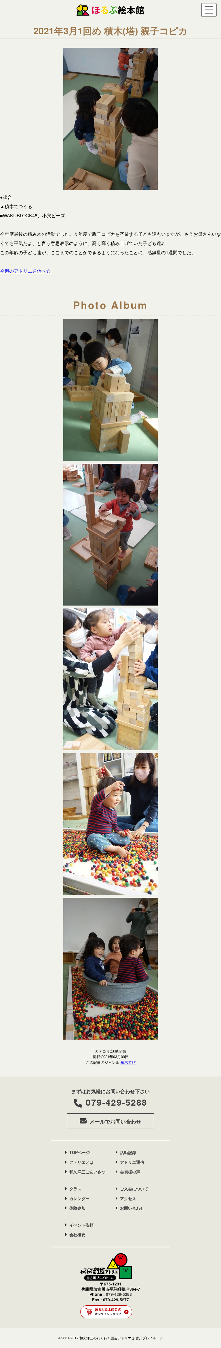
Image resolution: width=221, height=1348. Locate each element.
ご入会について (134, 1188)
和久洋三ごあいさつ (87, 1171)
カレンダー (79, 1198)
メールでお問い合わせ (115, 1121)
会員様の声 (130, 1171)
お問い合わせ (132, 1208)
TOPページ (79, 1152)
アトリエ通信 (132, 1162)
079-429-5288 (116, 1102)
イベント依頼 (81, 1225)
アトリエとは (81, 1162)
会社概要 (77, 1234)
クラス (75, 1188)
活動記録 (128, 1152)
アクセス (128, 1198)
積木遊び (128, 1062)
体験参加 (77, 1208)
